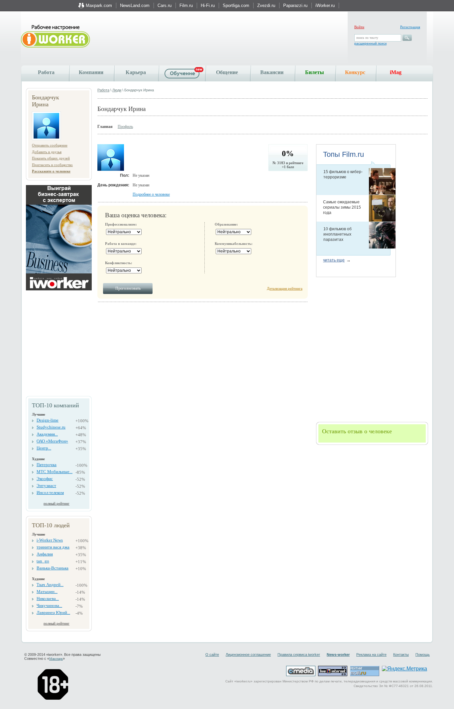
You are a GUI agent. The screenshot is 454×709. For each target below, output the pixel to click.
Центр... (44, 448)
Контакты (401, 655)
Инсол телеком (50, 492)
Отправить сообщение (49, 145)
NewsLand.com (135, 5)
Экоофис (45, 478)
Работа (46, 72)
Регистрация (410, 27)
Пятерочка (47, 464)
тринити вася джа (53, 547)
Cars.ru (164, 5)
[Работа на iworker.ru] (55, 37)
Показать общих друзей (51, 158)
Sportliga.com (236, 5)
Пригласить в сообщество (52, 165)
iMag (395, 72)
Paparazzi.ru (295, 5)
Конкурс (355, 72)
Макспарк (56, 658)
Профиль (125, 126)
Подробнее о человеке (151, 194)
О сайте (212, 655)
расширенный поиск (370, 43)
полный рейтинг (56, 503)
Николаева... (48, 598)
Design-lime (47, 420)
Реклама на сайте (371, 655)
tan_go (43, 560)
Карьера (136, 72)
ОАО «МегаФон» (52, 441)
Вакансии (272, 72)
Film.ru (186, 5)
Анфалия (45, 554)
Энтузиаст (46, 485)
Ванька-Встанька (52, 567)
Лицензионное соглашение (248, 655)
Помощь (422, 655)
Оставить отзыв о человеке (357, 431)
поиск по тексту (367, 38)
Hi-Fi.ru (208, 5)
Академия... (47, 434)
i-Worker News (50, 540)
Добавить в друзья (46, 152)
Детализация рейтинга (284, 288)
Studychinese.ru (51, 427)
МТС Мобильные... (54, 471)
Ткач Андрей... (50, 584)
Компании (91, 72)
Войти (359, 27)
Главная (105, 126)
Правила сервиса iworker (299, 655)
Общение (227, 72)
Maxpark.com (99, 5)
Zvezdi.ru (266, 5)
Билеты (314, 72)
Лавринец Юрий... (53, 612)
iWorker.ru (325, 5)
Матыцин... (47, 591)
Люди (116, 90)
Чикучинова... (49, 605)
